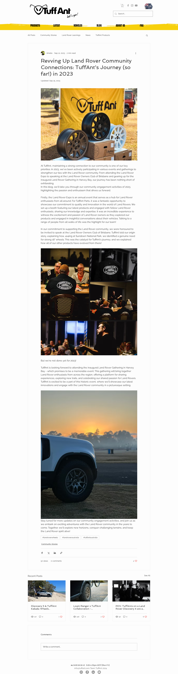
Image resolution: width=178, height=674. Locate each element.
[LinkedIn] (93, 672)
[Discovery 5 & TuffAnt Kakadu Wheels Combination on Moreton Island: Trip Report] (47, 591)
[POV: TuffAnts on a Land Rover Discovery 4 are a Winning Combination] (131, 591)
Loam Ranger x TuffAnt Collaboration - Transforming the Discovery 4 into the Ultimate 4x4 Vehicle (87, 607)
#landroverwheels (50, 537)
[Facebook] (128, 5)
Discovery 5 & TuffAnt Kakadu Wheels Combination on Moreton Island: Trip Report (46, 607)
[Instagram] (132, 5)
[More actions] (135, 53)
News (88, 35)
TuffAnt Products (103, 35)
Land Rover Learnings (71, 35)
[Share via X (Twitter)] (48, 553)
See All (147, 575)
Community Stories (48, 35)
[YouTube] (136, 5)
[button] (122, 5)
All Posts (31, 35)
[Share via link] (61, 553)
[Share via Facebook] (42, 553)
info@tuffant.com (82, 668)
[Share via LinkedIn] (55, 553)
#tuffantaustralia (90, 537)
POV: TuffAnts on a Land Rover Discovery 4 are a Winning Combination (130, 607)
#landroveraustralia (70, 537)
